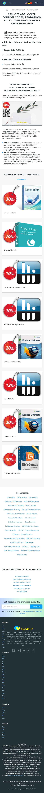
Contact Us (4, 718)
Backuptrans (4, 682)
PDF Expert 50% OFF (22, 576)
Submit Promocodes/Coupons (4, 735)
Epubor (4, 693)
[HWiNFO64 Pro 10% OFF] (22, 383)
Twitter (28, 650)
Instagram (14, 650)
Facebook (19, 650)
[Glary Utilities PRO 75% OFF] (22, 234)
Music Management (32, 530)
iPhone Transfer (32, 514)
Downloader (29, 542)
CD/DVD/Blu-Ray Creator (30, 526)
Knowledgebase (4, 732)
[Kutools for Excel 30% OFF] (22, 197)
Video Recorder (22, 555)
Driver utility (33, 497)
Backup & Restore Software (31, 510)
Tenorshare (4, 661)
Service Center (4, 713)
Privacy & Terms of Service (15, 775)
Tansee (4, 688)
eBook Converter (30, 522)
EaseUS (4, 664)
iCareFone (4, 634)
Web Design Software (11, 551)
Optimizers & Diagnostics (13, 501)
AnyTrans (4, 639)
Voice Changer (31, 506)
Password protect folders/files (14, 538)
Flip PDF (21, 530)
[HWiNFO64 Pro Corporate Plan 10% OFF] (22, 271)
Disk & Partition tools (15, 518)
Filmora (4, 626)
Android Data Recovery (16, 506)
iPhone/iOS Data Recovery (15, 514)
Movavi (4, 659)
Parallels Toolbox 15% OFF (22, 585)
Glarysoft (4, 677)
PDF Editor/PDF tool (16, 542)
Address (4, 715)
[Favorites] (36, 3)
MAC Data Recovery (33, 538)
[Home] (7, 10)
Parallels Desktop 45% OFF (22, 579)
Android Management (31, 501)
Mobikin (4, 690)
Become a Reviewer (4, 738)
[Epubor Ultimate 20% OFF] (22, 420)
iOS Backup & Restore (12, 526)
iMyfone (4, 675)
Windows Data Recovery (12, 510)
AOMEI (4, 669)
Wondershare (4, 667)
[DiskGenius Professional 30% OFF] (22, 457)
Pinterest (33, 650)
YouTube (23, 650)
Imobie (4, 685)
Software (25, 546)
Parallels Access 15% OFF (22, 582)
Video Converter (30, 518)
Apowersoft (4, 696)
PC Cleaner (15, 534)
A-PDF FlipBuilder (4, 698)
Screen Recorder (10, 530)
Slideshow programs (15, 522)
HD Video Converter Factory (4, 647)
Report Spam (4, 730)
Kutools (4, 656)
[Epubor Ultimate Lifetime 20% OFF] (22, 346)
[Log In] (41, 3)
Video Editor (11, 497)
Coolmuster (4, 631)
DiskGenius (4, 642)
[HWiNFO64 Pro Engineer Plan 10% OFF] (22, 309)
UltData (4, 636)
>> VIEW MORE (22, 591)
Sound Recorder (26, 534)
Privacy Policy (28, 611)
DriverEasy (4, 628)
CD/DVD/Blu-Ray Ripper (12, 546)
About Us (4, 707)
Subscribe (36, 606)
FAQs (4, 727)
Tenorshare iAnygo (4, 644)
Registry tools (35, 546)
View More (21, 179)
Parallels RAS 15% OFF (22, 588)
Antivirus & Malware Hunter (30, 551)
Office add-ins (22, 497)
